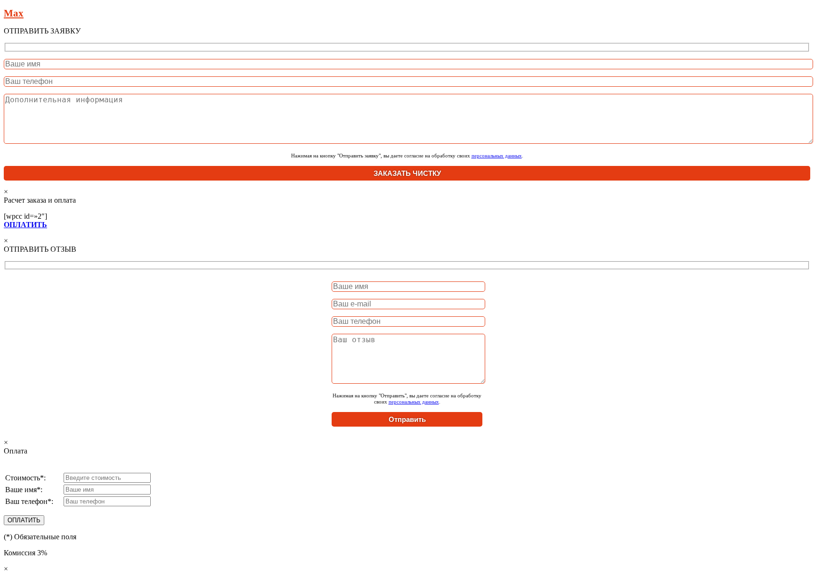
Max (14, 13)
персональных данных (497, 155)
